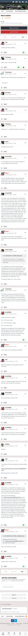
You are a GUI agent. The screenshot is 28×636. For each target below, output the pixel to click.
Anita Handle (9, 249)
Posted (10, 44)
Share (14, 594)
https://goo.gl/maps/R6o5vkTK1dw (12, 497)
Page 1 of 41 (14, 37)
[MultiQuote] (2, 52)
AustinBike (8, 312)
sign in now (8, 580)
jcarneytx (8, 92)
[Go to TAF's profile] (2, 43)
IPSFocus (8, 623)
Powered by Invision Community (14, 624)
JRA (6, 459)
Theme (12, 623)
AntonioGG (8, 156)
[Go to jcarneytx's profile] (2, 93)
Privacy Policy (19, 623)
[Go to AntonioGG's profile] (2, 157)
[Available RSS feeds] (26, 616)
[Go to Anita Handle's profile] (2, 250)
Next (23, 37)
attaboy (7, 444)
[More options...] (25, 44)
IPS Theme (2, 623)
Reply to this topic (14, 28)
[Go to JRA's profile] (2, 459)
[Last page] (26, 37)
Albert (18, 255)
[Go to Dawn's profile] (2, 142)
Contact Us (25, 623)
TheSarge (8, 57)
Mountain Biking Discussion (16, 23)
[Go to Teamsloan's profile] (2, 73)
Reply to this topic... (9, 586)
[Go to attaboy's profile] (2, 445)
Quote (5, 52)
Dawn (6, 141)
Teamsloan (8, 72)
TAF (3, 21)
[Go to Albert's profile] (2, 173)
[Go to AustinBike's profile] (2, 313)
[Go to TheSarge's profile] (2, 58)
